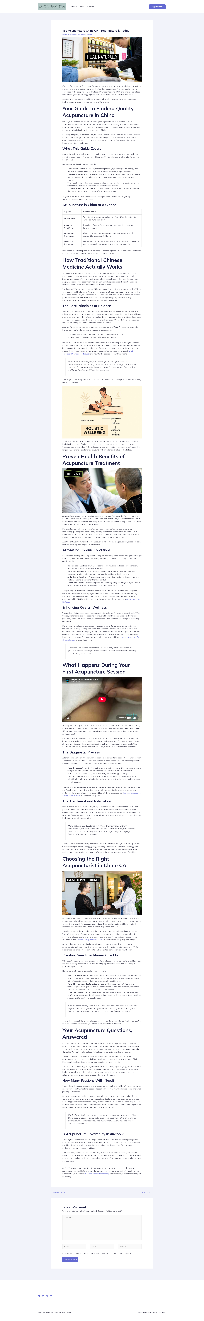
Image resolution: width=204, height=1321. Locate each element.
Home (74, 7)
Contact (90, 7)
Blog (82, 7)
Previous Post (58, 1193)
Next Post (147, 1193)
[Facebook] (39, 1296)
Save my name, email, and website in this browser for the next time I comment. (98, 1254)
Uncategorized (85, 35)
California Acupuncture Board (89, 940)
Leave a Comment (70, 35)
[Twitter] (43, 1296)
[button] (157, 6)
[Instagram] (47, 1296)
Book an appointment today (97, 1174)
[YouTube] (51, 1296)
